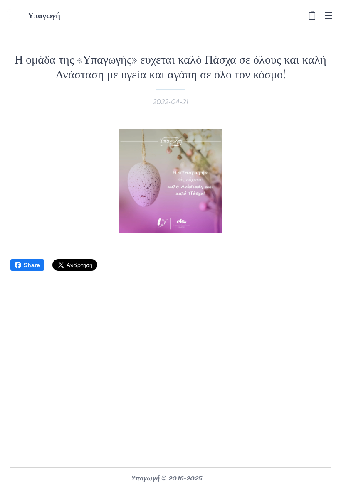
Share (32, 265)
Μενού (328, 15)
